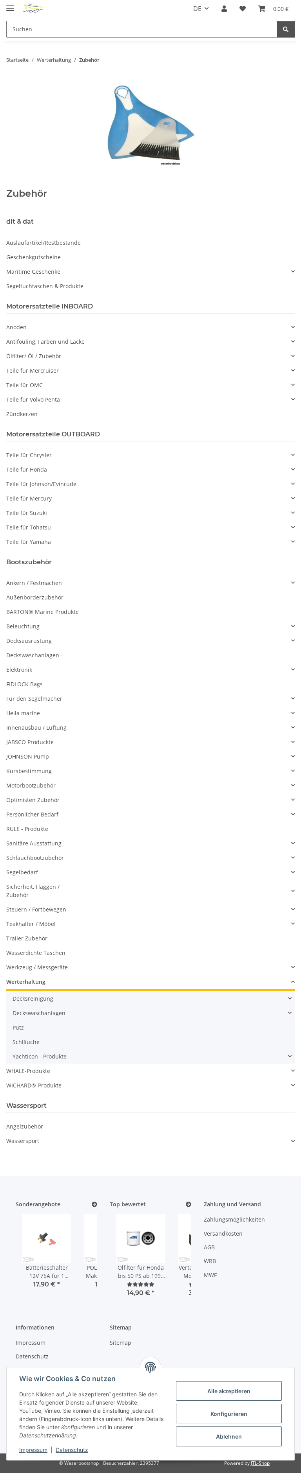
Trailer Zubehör (26, 938)
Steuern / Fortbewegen (36, 909)
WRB (210, 1261)
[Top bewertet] (188, 1204)
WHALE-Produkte (28, 1071)
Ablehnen (229, 1436)
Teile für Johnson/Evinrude (41, 484)
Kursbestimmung (29, 771)
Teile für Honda (26, 469)
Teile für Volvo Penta (33, 399)
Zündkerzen (22, 414)
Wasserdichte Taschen (35, 952)
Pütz (18, 1027)
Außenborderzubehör (34, 597)
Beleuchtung (23, 626)
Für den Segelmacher (34, 698)
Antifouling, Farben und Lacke (45, 341)
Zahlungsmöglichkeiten (234, 1219)
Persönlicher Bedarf (32, 814)
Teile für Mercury (29, 498)
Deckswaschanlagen (32, 655)
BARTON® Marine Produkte (42, 611)
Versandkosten (223, 1233)
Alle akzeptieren (228, 1391)
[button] (224, 8)
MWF (210, 1275)
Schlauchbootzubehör (35, 857)
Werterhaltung (25, 981)
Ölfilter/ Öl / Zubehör (33, 356)
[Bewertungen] (140, 1284)
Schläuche (26, 1042)
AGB (209, 1247)
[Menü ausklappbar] (10, 5)
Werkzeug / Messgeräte (37, 967)
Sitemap (120, 1342)
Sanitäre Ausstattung (34, 843)
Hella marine (23, 713)
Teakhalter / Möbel (31, 924)
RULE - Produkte (27, 828)
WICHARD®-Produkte (34, 1085)
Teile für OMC (24, 385)
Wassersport (22, 1141)
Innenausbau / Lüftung (36, 727)
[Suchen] (286, 29)
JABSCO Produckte (30, 742)
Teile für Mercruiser (32, 370)
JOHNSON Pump (27, 756)
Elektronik (19, 669)
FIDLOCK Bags (24, 684)
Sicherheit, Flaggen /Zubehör (33, 891)
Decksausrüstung (29, 640)
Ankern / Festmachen (34, 583)
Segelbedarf (22, 872)
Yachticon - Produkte (40, 1056)
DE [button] (197, 8)
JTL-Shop (260, 1463)
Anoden (16, 327)
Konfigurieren (228, 1413)
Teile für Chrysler (29, 455)
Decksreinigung (33, 998)
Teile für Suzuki (26, 513)
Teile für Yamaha (28, 541)
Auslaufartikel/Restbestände (43, 242)
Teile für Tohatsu (28, 527)
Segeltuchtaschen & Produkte (44, 286)
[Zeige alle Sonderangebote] (94, 1204)
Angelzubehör (24, 1126)
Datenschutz (72, 1449)
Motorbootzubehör (31, 785)
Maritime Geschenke (33, 271)
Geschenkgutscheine (33, 257)
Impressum (33, 1449)
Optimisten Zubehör (33, 800)
